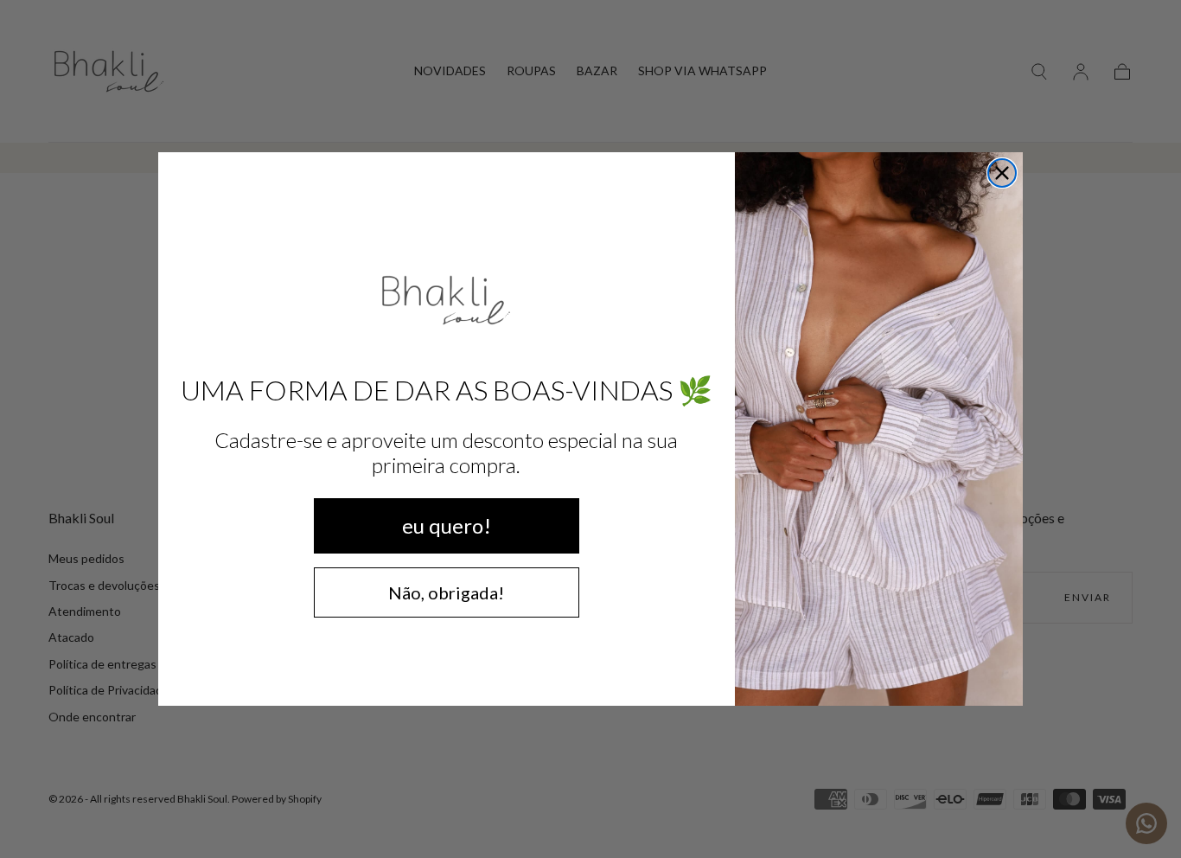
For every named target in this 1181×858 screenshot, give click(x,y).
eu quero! (446, 525)
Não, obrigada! (446, 592)
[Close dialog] (1002, 173)
